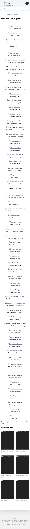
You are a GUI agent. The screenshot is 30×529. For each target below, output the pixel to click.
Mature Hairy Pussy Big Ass (7, 452)
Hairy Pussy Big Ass (22, 476)
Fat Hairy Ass (5, 500)
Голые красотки (15, 526)
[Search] (26, 8)
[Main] (8, 3)
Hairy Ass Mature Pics (6, 476)
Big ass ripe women (17, 422)
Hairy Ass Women (21, 500)
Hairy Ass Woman (21, 451)
